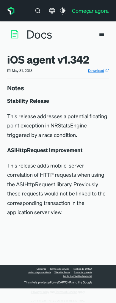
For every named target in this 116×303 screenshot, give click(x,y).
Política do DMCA (82, 268)
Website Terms (62, 272)
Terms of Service (66, 291)
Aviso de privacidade (39, 272)
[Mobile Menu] (102, 34)
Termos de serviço (59, 268)
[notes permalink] (27, 87)
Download (96, 70)
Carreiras (41, 268)
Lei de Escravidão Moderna (77, 275)
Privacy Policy (40, 291)
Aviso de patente (83, 272)
